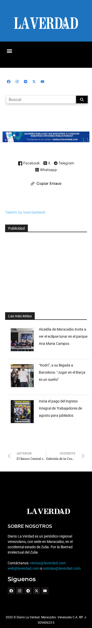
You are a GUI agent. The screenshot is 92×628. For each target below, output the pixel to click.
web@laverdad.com (23, 568)
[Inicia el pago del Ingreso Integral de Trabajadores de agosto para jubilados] (24, 424)
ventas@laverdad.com (48, 563)
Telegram (65, 163)
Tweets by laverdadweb (25, 212)
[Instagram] (17, 81)
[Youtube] (42, 81)
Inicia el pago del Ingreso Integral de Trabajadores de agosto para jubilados (60, 408)
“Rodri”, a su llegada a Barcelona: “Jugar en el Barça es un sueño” (62, 372)
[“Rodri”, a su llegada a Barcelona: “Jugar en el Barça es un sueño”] (24, 388)
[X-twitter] (34, 81)
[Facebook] (8, 81)
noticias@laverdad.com (61, 568)
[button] (9, 51)
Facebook (31, 163)
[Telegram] (25, 81)
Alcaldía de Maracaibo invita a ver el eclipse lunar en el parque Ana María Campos (63, 336)
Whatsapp (48, 170)
